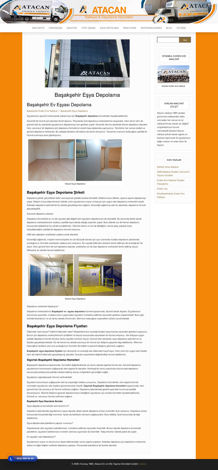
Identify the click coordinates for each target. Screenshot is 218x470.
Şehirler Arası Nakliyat (168, 166)
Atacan (109, 9)
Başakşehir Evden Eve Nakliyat (42, 110)
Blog (169, 27)
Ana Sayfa (38, 27)
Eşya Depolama (109, 27)
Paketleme (129, 27)
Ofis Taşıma (89, 27)
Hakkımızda (55, 27)
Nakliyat (72, 27)
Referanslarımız (151, 27)
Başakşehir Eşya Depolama (74, 110)
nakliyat (143, 463)
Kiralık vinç (162, 188)
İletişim (181, 27)
